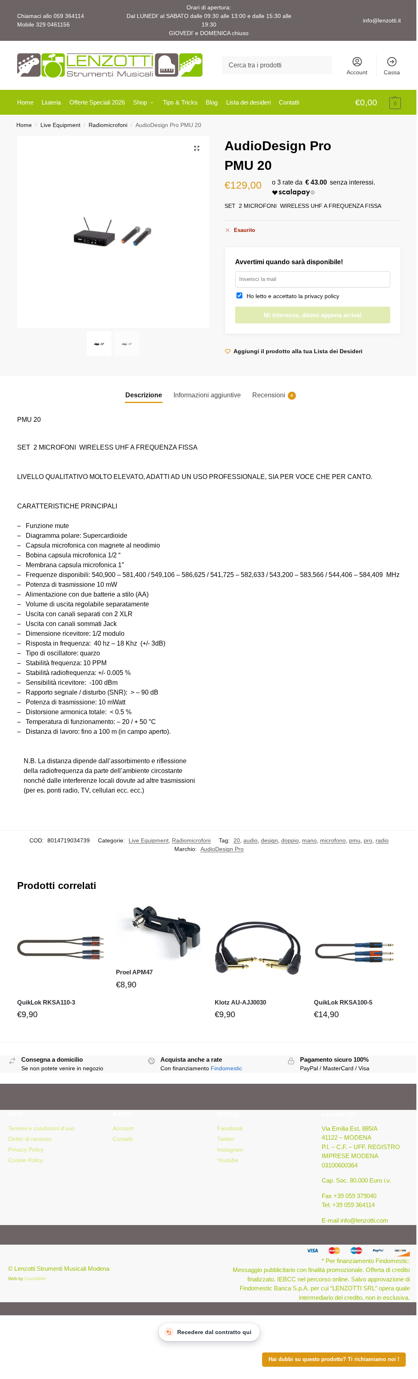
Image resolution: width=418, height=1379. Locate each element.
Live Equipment (60, 125)
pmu (354, 840)
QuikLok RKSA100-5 (343, 1002)
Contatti (123, 1139)
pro (368, 840)
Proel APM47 (134, 972)
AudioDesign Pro (222, 849)
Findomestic (226, 1068)
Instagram (230, 1149)
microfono (333, 840)
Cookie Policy (25, 1160)
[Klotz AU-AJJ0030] (258, 947)
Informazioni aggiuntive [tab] (207, 395)
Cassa (392, 72)
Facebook (230, 1128)
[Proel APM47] (159, 932)
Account (357, 72)
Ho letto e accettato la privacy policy (291, 296)
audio (250, 840)
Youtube (227, 1160)
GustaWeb (35, 1278)
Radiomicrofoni (108, 125)
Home (24, 125)
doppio (290, 840)
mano (309, 840)
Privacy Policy (26, 1149)
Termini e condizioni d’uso (41, 1128)
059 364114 (68, 16)
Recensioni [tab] (272, 395)
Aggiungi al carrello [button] (60, 1034)
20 (236, 840)
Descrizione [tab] (143, 395)
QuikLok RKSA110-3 (46, 1002)
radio (382, 840)
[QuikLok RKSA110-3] (60, 947)
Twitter (225, 1139)
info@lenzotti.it (382, 20)
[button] (378, 103)
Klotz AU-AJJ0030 (240, 1002)
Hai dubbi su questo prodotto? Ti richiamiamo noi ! (334, 1359)
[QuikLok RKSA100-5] (357, 947)
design (269, 840)
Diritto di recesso (29, 1139)
